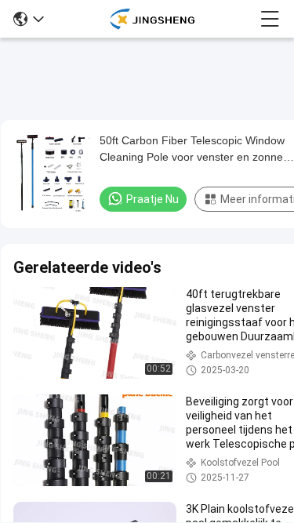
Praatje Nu (152, 199)
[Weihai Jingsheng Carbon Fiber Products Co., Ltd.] (151, 19)
